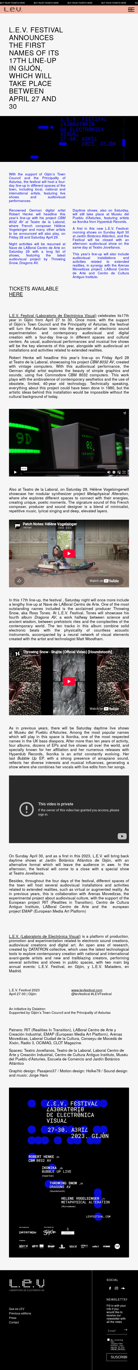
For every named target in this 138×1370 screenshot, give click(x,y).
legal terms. (118, 1349)
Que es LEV (16, 1309)
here (16, 294)
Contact (14, 1322)
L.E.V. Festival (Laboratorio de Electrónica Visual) (52, 315)
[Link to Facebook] (110, 1287)
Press (12, 1318)
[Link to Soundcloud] (122, 1287)
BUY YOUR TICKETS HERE (12, 2)
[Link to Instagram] (116, 1287)
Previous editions (20, 1313)
